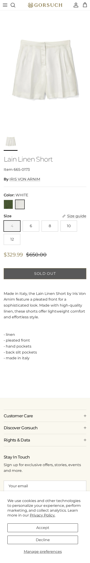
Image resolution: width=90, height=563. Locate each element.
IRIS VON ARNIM (24, 179)
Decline (43, 540)
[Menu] (5, 5)
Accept (42, 527)
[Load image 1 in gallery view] (45, 70)
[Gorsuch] (45, 5)
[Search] (15, 5)
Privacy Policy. (42, 515)
